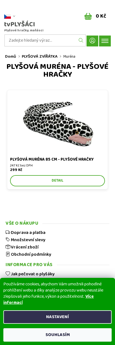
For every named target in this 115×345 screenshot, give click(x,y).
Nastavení (57, 316)
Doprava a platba (27, 232)
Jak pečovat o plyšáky (32, 273)
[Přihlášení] (92, 41)
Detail (57, 181)
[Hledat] (81, 40)
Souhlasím (57, 334)
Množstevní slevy (27, 239)
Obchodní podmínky (30, 254)
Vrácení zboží (24, 247)
